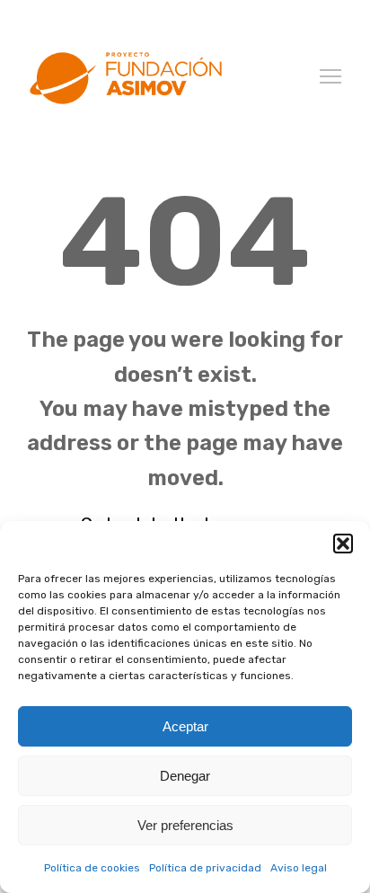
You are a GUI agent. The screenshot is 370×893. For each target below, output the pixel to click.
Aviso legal (298, 868)
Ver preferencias (185, 825)
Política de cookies (92, 868)
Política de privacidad (205, 868)
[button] (343, 544)
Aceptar (185, 726)
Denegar (185, 775)
